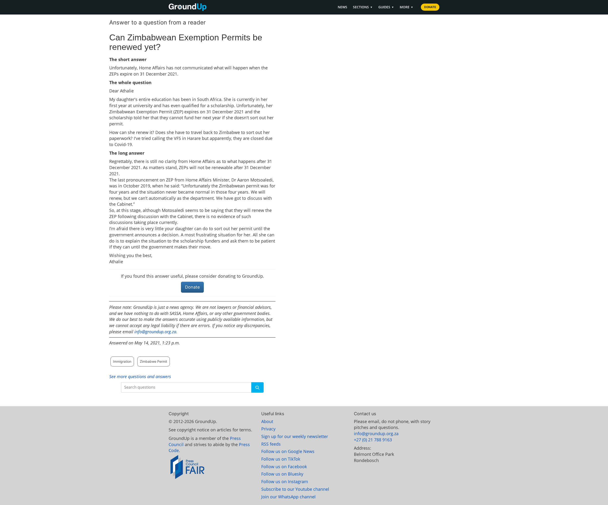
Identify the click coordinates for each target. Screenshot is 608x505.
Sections (363, 7)
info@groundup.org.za (155, 331)
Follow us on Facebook (284, 466)
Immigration (122, 361)
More (406, 7)
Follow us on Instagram (284, 481)
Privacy (268, 429)
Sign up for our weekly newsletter (294, 436)
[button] (257, 387)
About (267, 421)
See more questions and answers (140, 376)
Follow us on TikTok (280, 459)
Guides (386, 7)
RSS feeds (271, 444)
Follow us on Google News (287, 451)
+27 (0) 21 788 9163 (373, 440)
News (342, 7)
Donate (430, 7)
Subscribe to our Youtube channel (295, 489)
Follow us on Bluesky (282, 474)
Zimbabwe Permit (153, 361)
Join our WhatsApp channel (288, 497)
